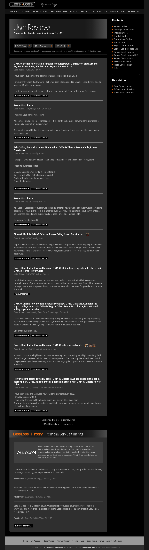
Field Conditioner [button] (123, 65)
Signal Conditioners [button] (124, 45)
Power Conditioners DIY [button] (126, 55)
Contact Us (133, 11)
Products (14, 11)
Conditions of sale (95, 541)
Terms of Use (78, 541)
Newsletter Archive (80, 11)
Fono (117, 547)
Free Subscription (123, 86)
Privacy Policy (63, 541)
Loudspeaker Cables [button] (124, 29)
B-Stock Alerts (100, 11)
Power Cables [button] (120, 26)
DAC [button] (116, 68)
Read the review (21, 96)
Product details (38, 96)
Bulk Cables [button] (120, 42)
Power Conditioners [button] (124, 52)
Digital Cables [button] (121, 36)
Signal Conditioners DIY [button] (126, 49)
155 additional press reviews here (58, 424)
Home (25, 541)
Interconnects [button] (121, 33)
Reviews (26, 11)
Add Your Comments (116, 541)
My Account (36, 541)
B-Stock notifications (124, 89)
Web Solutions (89, 547)
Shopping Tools (117, 11)
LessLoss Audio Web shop (53, 547)
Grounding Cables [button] (123, 39)
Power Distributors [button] (123, 58)
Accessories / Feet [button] (123, 61)
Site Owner (49, 541)
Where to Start (40, 11)
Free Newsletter (59, 11)
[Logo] (22, 4)
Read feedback (23, 525)
